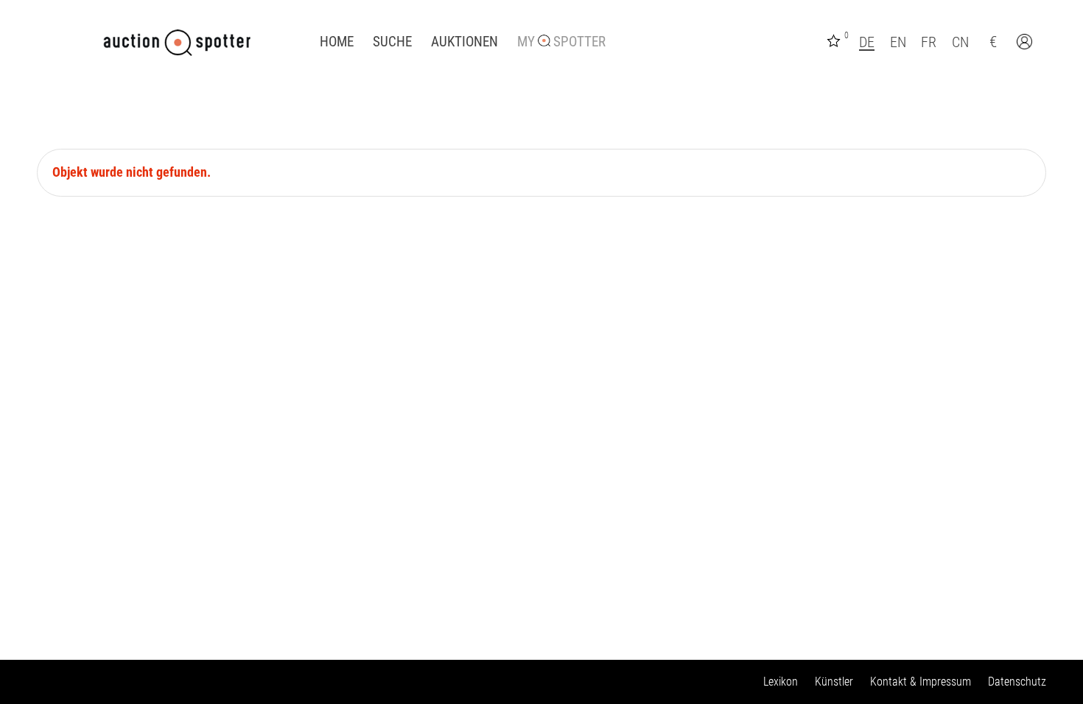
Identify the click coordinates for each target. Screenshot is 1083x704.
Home (337, 42)
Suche (392, 42)
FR (928, 42)
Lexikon (780, 682)
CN (960, 42)
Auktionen (464, 42)
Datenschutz (1017, 682)
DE (867, 42)
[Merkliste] (835, 39)
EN (898, 42)
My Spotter (561, 42)
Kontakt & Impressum (920, 682)
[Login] (1026, 43)
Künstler (834, 682)
